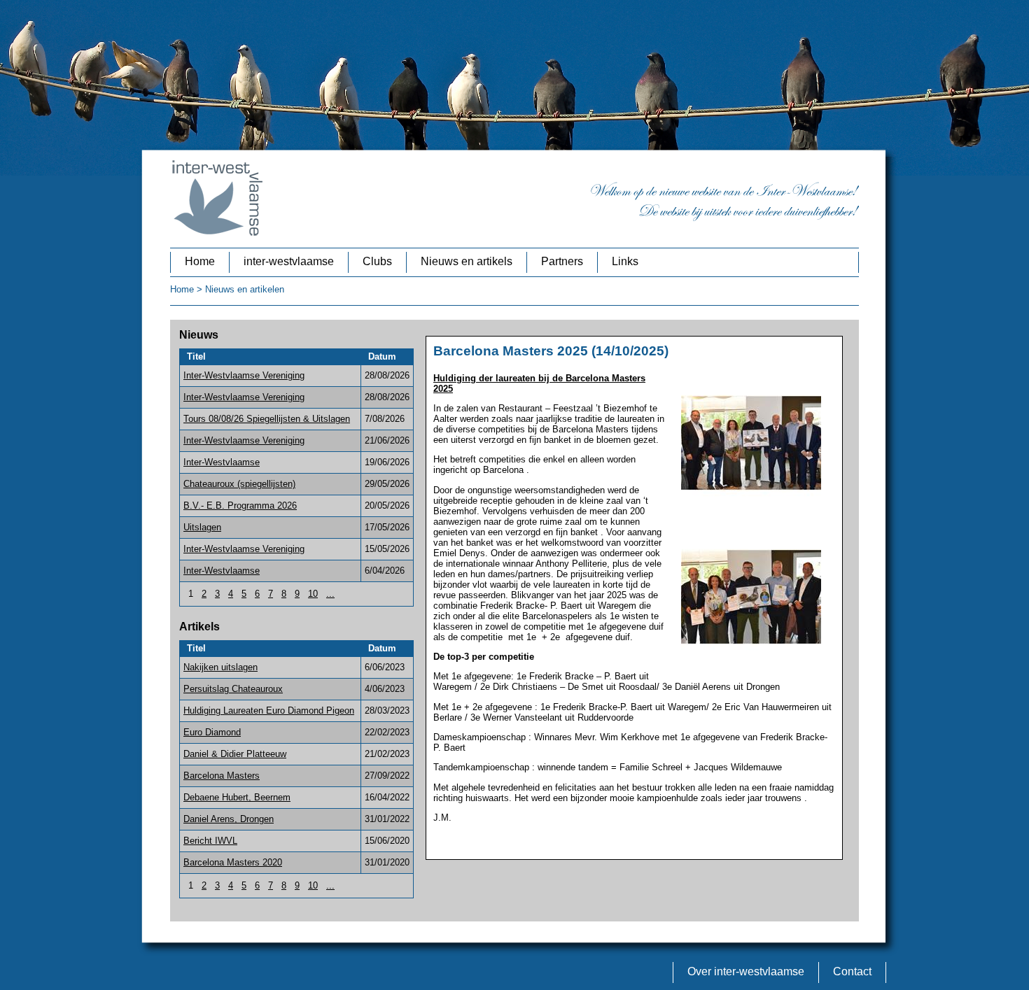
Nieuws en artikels (466, 261)
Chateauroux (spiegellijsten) (239, 484)
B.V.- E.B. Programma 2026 (240, 505)
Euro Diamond (212, 732)
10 (313, 593)
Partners (562, 261)
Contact (852, 971)
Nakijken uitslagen (220, 667)
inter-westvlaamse (289, 261)
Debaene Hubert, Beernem (236, 797)
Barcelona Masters (221, 775)
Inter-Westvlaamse (221, 462)
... (330, 593)
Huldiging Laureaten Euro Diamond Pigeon (268, 710)
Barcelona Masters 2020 (232, 862)
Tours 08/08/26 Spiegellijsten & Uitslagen (266, 418)
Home (200, 261)
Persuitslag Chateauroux (233, 689)
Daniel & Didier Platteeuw (234, 754)
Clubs (377, 261)
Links (625, 261)
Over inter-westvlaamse (745, 971)
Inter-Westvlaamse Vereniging (243, 375)
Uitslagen (202, 527)
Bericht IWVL (210, 840)
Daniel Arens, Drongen (228, 819)
